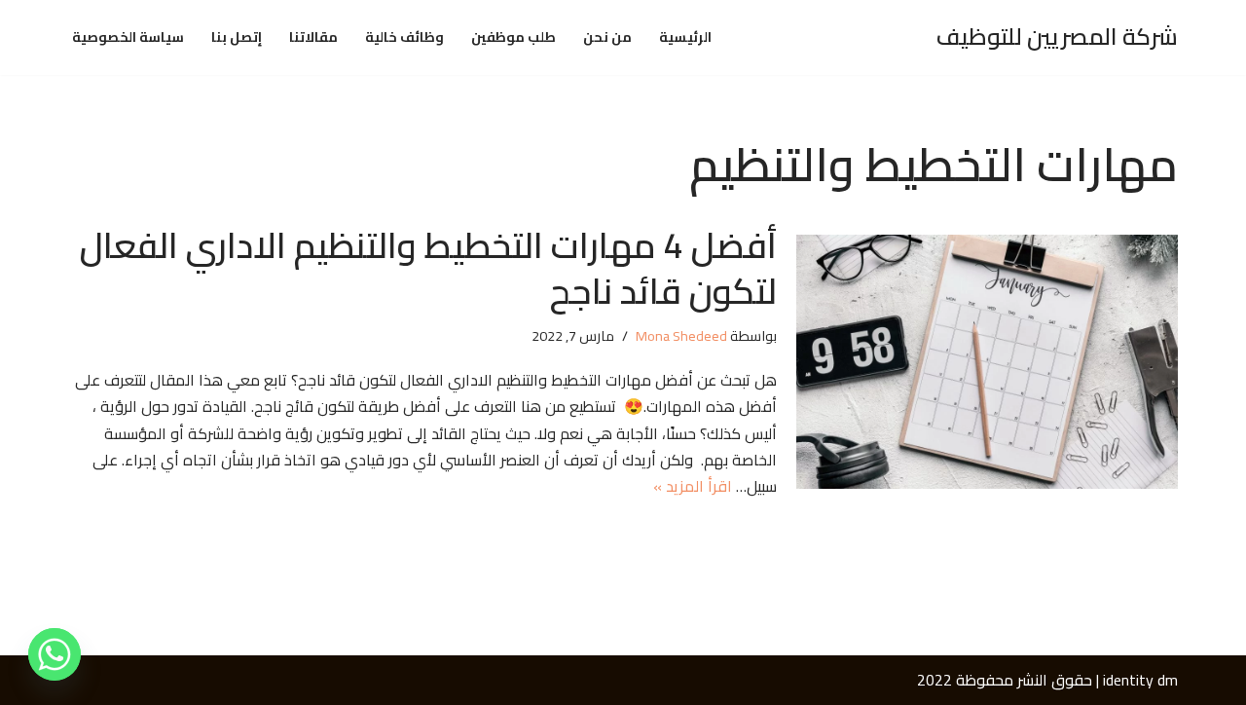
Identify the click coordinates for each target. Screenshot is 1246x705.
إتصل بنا (236, 37)
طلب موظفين (513, 37)
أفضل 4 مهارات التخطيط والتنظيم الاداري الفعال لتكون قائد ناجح (428, 268)
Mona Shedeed (681, 335)
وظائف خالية (404, 37)
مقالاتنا (313, 37)
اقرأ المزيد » (692, 486)
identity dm (1140, 679)
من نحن (607, 37)
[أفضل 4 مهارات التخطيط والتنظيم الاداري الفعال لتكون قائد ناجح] (987, 362)
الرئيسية (685, 37)
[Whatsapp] (54, 654)
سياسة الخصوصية (128, 37)
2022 (934, 679)
